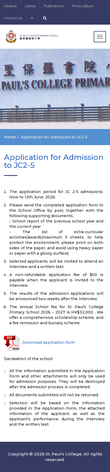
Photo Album (83, 6)
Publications (54, 6)
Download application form (48, 342)
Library (30, 6)
